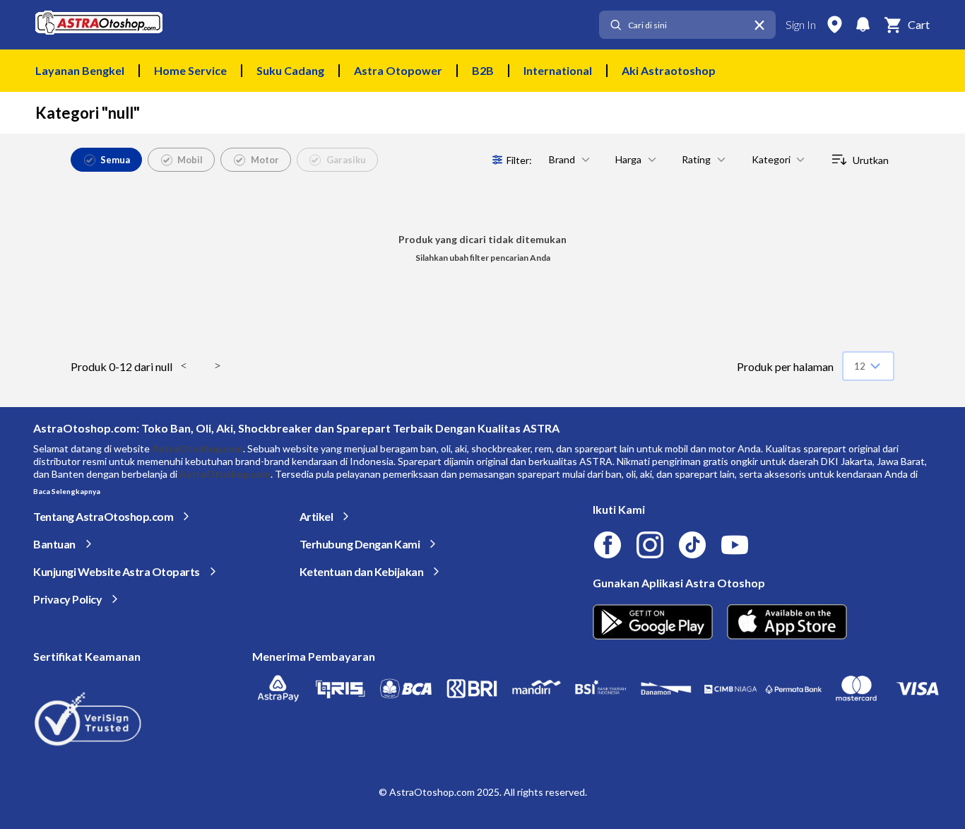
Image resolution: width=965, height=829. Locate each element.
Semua (115, 159)
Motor (265, 159)
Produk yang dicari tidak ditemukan (482, 239)
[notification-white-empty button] (862, 24)
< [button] (184, 365)
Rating (696, 159)
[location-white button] (834, 24)
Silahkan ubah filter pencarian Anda (482, 257)
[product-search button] (615, 25)
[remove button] (759, 25)
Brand (562, 159)
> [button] (217, 365)
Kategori (771, 159)
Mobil (190, 159)
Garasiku (346, 159)
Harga (628, 159)
